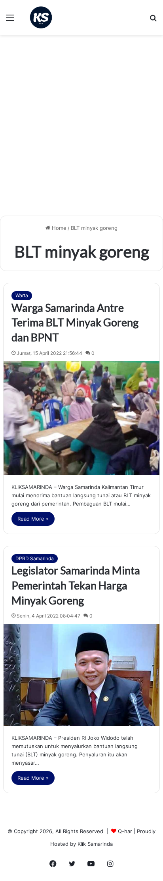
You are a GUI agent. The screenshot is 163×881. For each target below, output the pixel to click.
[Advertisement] (81, 128)
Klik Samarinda (95, 844)
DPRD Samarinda (34, 558)
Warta (21, 295)
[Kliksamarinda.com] (41, 17)
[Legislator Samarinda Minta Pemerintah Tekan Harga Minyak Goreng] (81, 675)
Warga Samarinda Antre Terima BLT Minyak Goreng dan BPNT (74, 322)
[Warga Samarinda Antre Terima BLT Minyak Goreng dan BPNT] (81, 418)
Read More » (33, 518)
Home (58, 228)
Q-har (125, 831)
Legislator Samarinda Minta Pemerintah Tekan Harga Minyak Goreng (75, 585)
